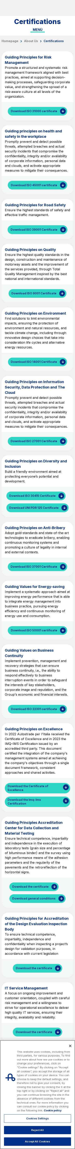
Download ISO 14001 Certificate (34, 361)
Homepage (10, 41)
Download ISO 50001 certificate (34, 630)
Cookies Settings (37, 1118)
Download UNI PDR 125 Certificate (34, 507)
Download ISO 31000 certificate (34, 111)
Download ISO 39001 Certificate (34, 229)
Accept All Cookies (37, 1141)
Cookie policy (53, 1110)
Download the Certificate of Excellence (28, 788)
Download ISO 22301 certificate (34, 709)
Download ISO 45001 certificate (34, 185)
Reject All (37, 1130)
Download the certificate (30, 886)
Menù (37, 30)
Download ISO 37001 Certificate (34, 566)
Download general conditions (34, 898)
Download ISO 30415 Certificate (32, 495)
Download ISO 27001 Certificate (34, 441)
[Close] (70, 1045)
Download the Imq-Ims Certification (24, 801)
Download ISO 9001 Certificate (33, 293)
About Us (31, 41)
